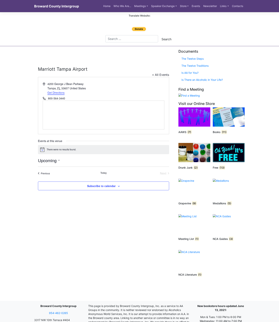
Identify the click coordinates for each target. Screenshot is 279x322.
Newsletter (210, 6)
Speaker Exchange (163, 6)
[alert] (103, 149)
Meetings (140, 6)
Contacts (237, 6)
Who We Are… (122, 6)
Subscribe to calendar (101, 186)
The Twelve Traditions (195, 65)
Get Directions (56, 92)
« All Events (160, 75)
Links (223, 6)
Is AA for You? (190, 72)
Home (106, 6)
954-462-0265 (58, 313)
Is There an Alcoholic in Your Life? (202, 79)
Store (183, 6)
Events (196, 6)
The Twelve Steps (192, 58)
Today (103, 172)
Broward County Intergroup (56, 6)
